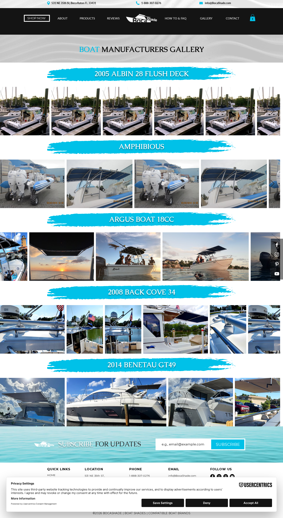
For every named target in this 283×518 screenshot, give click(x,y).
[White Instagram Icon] (277, 254)
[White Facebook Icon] (277, 245)
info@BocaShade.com (218, 3)
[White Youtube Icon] (277, 274)
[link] (252, 17)
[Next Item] (276, 111)
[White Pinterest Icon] (277, 264)
